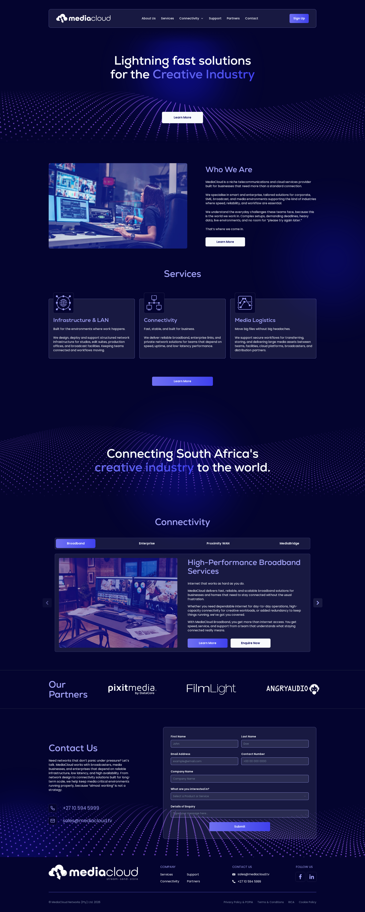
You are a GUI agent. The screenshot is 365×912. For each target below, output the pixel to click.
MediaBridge (289, 543)
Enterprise (147, 543)
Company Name (182, 771)
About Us (149, 18)
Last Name (248, 736)
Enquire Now (250, 643)
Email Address (180, 754)
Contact (251, 18)
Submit (239, 826)
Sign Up (299, 18)
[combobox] (240, 796)
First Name (178, 736)
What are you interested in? (190, 789)
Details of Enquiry (183, 806)
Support (215, 18)
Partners (233, 18)
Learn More (182, 117)
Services (167, 18)
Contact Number (253, 754)
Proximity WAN (218, 543)
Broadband (76, 543)
